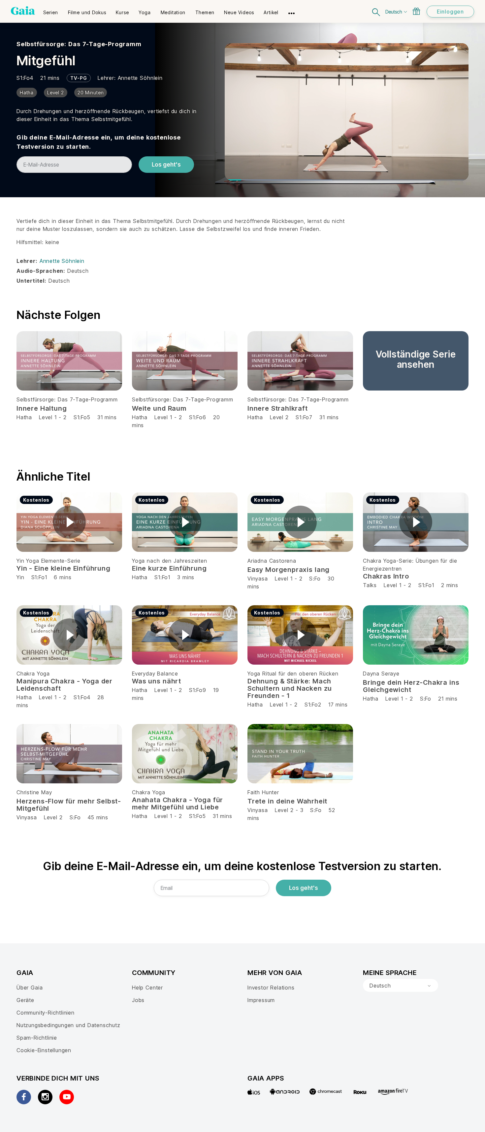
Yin (20, 577)
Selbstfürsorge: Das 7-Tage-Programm (79, 44)
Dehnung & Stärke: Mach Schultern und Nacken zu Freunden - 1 (289, 688)
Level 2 (279, 417)
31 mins (107, 417)
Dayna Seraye (381, 673)
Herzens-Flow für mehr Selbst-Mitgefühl (68, 804)
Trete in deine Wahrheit (287, 801)
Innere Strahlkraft (277, 408)
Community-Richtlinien (45, 1012)
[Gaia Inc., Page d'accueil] (23, 10)
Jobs (138, 1000)
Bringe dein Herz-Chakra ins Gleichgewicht (411, 686)
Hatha (24, 417)
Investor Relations (271, 987)
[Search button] (376, 11)
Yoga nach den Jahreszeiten (169, 560)
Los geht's (166, 164)
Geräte (25, 1000)
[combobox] (400, 985)
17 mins (338, 704)
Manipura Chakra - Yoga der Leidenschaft (64, 684)
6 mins (62, 577)
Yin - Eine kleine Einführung (63, 568)
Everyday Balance (155, 673)
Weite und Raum (159, 408)
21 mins (448, 698)
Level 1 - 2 (53, 417)
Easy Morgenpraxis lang (288, 570)
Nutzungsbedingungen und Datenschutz (68, 1025)
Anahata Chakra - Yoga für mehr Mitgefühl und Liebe (177, 803)
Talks (370, 585)
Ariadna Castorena (271, 560)
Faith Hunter (263, 792)
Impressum (261, 1000)
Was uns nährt (156, 681)
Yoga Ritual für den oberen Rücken (293, 673)
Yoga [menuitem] (144, 12)
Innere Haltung (41, 408)
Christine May (34, 792)
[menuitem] (50, 10)
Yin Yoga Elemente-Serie (48, 560)
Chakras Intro (386, 576)
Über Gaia (29, 987)
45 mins (98, 817)
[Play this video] (69, 522)
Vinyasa (257, 578)
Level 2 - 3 (289, 810)
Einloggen (450, 11)
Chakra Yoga (33, 673)
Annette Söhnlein (140, 78)
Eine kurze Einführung (169, 568)
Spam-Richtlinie (36, 1037)
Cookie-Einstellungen (43, 1050)
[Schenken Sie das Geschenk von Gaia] (416, 11)
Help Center (147, 987)
